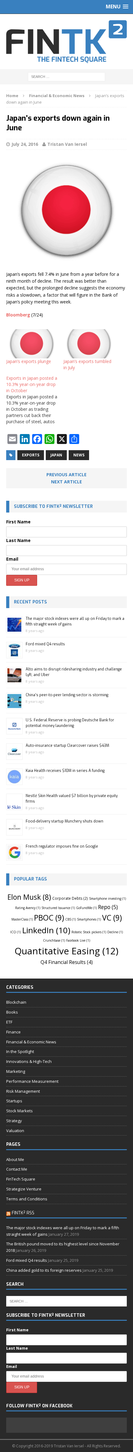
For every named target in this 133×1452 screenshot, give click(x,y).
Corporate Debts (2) (70, 898)
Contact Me (16, 1169)
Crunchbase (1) (54, 940)
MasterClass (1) (22, 919)
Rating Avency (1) (27, 908)
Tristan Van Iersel (67, 144)
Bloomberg (18, 315)
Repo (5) (108, 907)
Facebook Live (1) (78, 940)
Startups (14, 1101)
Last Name (18, 540)
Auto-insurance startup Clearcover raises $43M (67, 745)
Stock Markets (19, 1111)
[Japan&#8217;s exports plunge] (31, 343)
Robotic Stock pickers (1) (88, 932)
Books (12, 1012)
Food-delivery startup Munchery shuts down (64, 821)
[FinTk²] (66, 41)
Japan (56, 455)
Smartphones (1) (89, 919)
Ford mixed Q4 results (45, 644)
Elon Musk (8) (29, 897)
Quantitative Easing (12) (66, 950)
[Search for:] (66, 76)
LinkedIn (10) (46, 930)
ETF (9, 1022)
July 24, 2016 (24, 144)
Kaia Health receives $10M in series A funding (65, 770)
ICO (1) (15, 932)
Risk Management (23, 1091)
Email (12, 559)
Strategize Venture (23, 1189)
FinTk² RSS (23, 1213)
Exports (30, 455)
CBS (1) (70, 919)
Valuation (15, 1130)
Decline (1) (115, 932)
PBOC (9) (49, 917)
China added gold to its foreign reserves (44, 1270)
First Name (18, 522)
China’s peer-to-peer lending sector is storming (67, 694)
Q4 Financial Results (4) (67, 962)
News (78, 455)
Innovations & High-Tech (29, 1061)
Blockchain (16, 1002)
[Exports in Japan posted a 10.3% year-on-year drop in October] (34, 400)
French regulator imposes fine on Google (62, 846)
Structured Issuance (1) (58, 908)
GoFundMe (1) (86, 908)
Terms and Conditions (26, 1199)
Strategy (14, 1120)
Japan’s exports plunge (28, 361)
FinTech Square (20, 1179)
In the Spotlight (20, 1051)
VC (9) (112, 917)
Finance (13, 1032)
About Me (15, 1159)
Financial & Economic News (31, 1042)
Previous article (66, 474)
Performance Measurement (32, 1081)
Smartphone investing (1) (107, 898)
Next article (66, 482)
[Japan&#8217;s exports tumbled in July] (88, 343)
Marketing (15, 1071)
